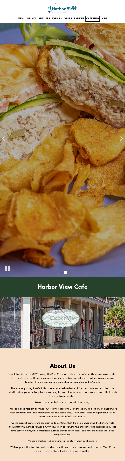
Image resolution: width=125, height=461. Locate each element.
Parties (79, 18)
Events (57, 18)
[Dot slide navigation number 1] (59, 272)
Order (68, 18)
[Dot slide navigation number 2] (65, 272)
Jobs (104, 18)
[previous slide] (3, 138)
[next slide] (121, 138)
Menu (21, 18)
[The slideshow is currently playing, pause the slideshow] (7, 267)
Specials (44, 18)
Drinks (31, 18)
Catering (92, 18)
